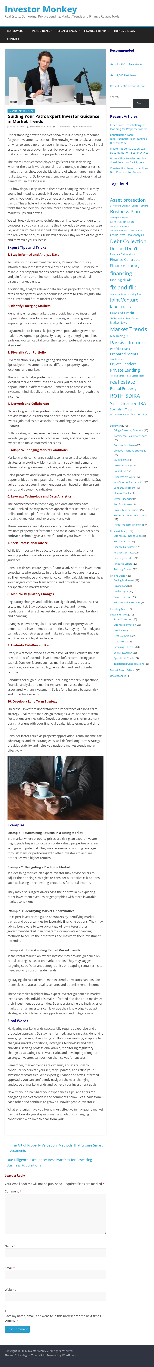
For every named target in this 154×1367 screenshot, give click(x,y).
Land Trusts (120, 641)
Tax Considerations (119, 414)
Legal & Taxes (67, 31)
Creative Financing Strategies (130, 450)
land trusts (120, 307)
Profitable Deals (117, 375)
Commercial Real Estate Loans (130, 436)
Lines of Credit (122, 313)
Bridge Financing (140, 205)
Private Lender (117, 359)
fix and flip (123, 287)
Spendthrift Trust (121, 409)
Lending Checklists (124, 558)
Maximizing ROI (120, 336)
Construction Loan (122, 221)
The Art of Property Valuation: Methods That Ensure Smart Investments (55, 1148)
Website (10, 1289)
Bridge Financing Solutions (128, 430)
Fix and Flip (120, 471)
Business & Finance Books (128, 535)
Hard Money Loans (124, 476)
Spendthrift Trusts (124, 658)
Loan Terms (132, 318)
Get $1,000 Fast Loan (123, 75)
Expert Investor (84, 126)
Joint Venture (124, 300)
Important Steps (118, 294)
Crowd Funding (122, 465)
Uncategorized (118, 675)
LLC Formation (117, 318)
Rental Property (123, 388)
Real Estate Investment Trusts (130, 515)
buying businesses (119, 217)
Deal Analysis (135, 235)
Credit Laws (117, 235)
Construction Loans (119, 226)
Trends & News (124, 31)
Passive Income (128, 342)
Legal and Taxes (119, 614)
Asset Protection (123, 619)
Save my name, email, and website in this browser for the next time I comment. (53, 1318)
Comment (13, 1191)
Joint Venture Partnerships (128, 482)
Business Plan (125, 211)
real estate (122, 381)
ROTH (117, 395)
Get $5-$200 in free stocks (126, 64)
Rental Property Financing (128, 524)
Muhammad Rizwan (40, 126)
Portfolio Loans (120, 349)
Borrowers (15, 31)
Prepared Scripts (124, 353)
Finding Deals (40, 31)
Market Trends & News (21, 110)
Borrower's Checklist (120, 205)
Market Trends (128, 329)
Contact (13, 39)
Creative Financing (119, 230)
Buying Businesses (124, 580)
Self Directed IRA (128, 403)
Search (114, 97)
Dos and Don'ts (124, 248)
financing (121, 273)
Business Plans (122, 541)
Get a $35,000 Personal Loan (128, 86)
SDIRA (132, 395)
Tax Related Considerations (129, 663)
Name (10, 1246)
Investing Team (135, 294)
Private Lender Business (127, 602)
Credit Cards (136, 230)
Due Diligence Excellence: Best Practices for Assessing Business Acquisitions (49, 1162)
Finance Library (95, 31)
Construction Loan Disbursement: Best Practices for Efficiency (128, 139)
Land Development (124, 487)
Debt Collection (128, 241)
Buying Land (121, 586)
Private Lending (125, 370)
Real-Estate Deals (135, 375)
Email (10, 1268)
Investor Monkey (41, 9)
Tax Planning (139, 414)
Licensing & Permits (125, 647)
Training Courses (123, 569)
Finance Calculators (122, 254)
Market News (118, 322)
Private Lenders (123, 363)
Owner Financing (123, 499)
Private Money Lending (127, 510)
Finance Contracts (125, 259)
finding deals (121, 280)
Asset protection (128, 200)
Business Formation (125, 624)
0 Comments (63, 126)
